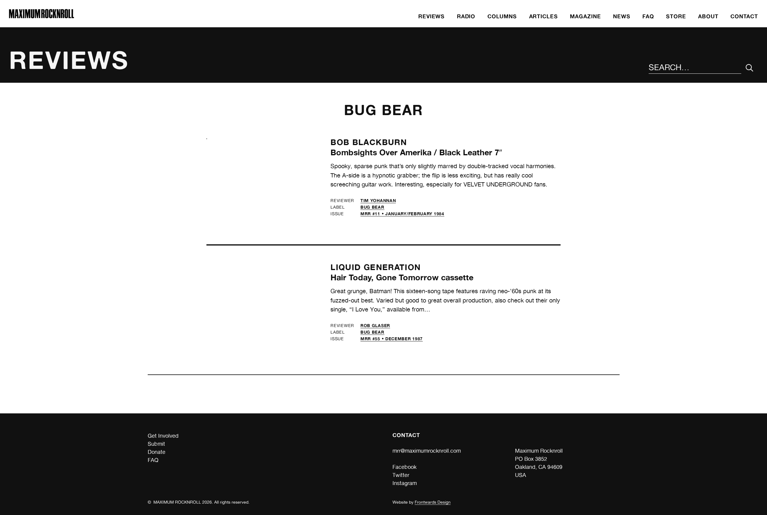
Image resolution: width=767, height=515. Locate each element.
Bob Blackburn (368, 142)
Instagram (404, 483)
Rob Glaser (375, 325)
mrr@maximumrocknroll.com (426, 451)
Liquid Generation (375, 267)
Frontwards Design (433, 502)
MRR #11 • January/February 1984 (402, 213)
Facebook (404, 467)
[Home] (41, 16)
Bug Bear (372, 207)
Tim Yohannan (378, 200)
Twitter (400, 475)
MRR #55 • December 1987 (391, 338)
